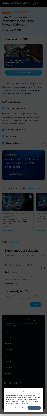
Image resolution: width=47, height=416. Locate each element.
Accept (34, 407)
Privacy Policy (25, 403)
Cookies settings (20, 407)
